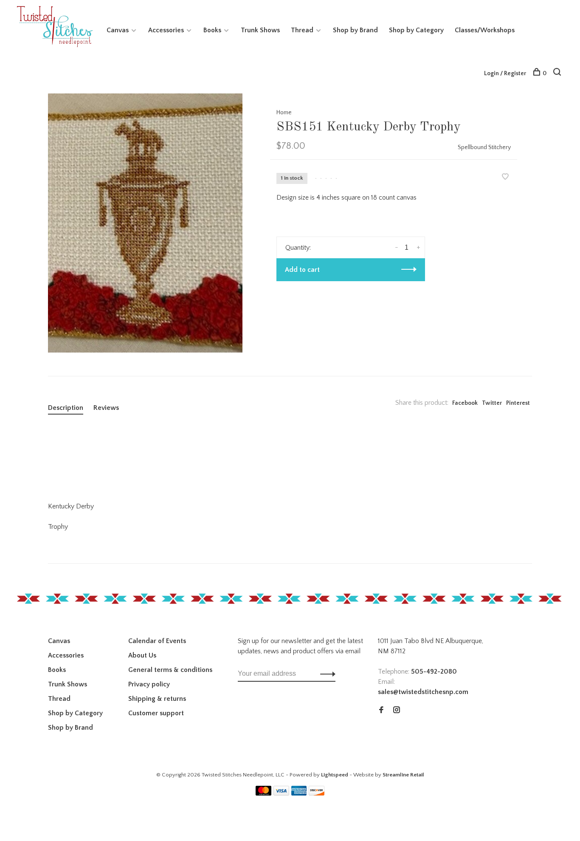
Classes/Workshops (485, 30)
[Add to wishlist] (505, 177)
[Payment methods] (263, 793)
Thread (302, 30)
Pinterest (518, 403)
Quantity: (298, 247)
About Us (142, 655)
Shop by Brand (355, 30)
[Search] (558, 73)
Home (284, 112)
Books (212, 30)
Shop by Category (416, 30)
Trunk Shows (260, 30)
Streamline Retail (403, 775)
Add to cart (302, 270)
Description (65, 408)
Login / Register (505, 73)
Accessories (166, 30)
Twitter (492, 403)
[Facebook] (381, 710)
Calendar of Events (157, 641)
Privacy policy (149, 684)
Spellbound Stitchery (484, 147)
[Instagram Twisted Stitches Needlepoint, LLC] (396, 710)
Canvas (118, 30)
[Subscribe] (325, 673)
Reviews (106, 408)
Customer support (156, 713)
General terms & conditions (170, 670)
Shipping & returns (157, 699)
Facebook (465, 403)
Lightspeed (334, 775)
